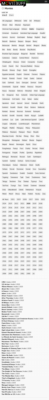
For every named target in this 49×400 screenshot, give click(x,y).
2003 (4, 216)
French (19, 78)
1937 (22, 253)
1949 (34, 245)
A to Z (4, 15)
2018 (40, 203)
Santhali (12, 161)
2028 (25, 199)
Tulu (19, 185)
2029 (19, 199)
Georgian (25, 82)
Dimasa (12, 70)
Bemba (14, 45)
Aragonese (40, 29)
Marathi (35, 132)
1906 (34, 269)
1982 (4, 228)
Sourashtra (42, 169)
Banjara (20, 41)
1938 (16, 253)
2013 (28, 208)
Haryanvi (38, 87)
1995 (10, 220)
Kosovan (20, 111)
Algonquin (26, 25)
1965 (22, 236)
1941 (40, 249)
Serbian (20, 161)
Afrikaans (37, 21)
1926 (4, 261)
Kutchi (27, 115)
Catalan (14, 58)
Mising (26, 136)
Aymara (5, 37)
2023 (10, 203)
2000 (22, 216)
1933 (4, 257)
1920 (40, 261)
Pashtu (28, 148)
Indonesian (6, 99)
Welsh (4, 194)
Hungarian (10, 95)
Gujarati (15, 87)
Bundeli (32, 54)
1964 (28, 236)
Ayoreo (12, 37)
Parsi (21, 148)
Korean (12, 111)
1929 (28, 257)
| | (9, 282)
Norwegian (20, 144)
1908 (22, 269)
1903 (10, 274)
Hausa (4, 91)
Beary (35, 41)
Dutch (25, 70)
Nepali (4, 144)
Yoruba (37, 194)
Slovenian (20, 169)
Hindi (35, 91)
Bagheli (37, 37)
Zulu (43, 194)
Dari (17, 66)
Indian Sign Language (37, 95)
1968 (4, 236)
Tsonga (13, 185)
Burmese (40, 54)
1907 (28, 269)
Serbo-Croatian (30, 161)
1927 (40, 257)
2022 (16, 203)
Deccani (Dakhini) (26, 66)
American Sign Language (10, 29)
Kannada (34, 103)
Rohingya (5, 157)
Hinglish (42, 91)
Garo (18, 82)
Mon (37, 136)
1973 (16, 232)
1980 (16, 228)
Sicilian (15, 165)
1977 (34, 228)
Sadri (29, 157)
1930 (22, 257)
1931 (16, 257)
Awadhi (42, 33)
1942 (34, 249)
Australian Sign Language (29, 33)
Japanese (5, 103)
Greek (40, 82)
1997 (40, 216)
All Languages (7, 21)
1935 (34, 253)
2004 (40, 212)
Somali (28, 169)
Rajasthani (38, 153)
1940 (4, 253)
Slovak (12, 169)
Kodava (33, 107)
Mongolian (6, 140)
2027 (31, 199)
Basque (28, 41)
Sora (34, 169)
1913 (40, 265)
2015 (16, 208)
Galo (4, 82)
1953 (10, 245)
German (33, 82)
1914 (34, 265)
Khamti (20, 107)
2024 (4, 203)
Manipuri (22, 132)
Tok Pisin (5, 185)
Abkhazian (17, 21)
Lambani (5, 120)
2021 (22, 203)
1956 (34, 241)
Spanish (5, 173)
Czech (4, 66)
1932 (10, 257)
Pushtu (22, 153)
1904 (4, 274)
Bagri (44, 37)
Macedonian (36, 124)
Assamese (14, 33)
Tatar (44, 177)
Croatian (40, 62)
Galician (39, 78)
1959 (16, 241)
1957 (28, 241)
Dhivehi (4, 70)
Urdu (4, 190)
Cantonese (6, 58)
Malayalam (36, 128)
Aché (25, 21)
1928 (34, 257)
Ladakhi (40, 115)
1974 (10, 232)
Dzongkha (32, 70)
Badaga (29, 37)
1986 (22, 224)
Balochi (4, 41)
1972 (22, 232)
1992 (28, 220)
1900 (28, 274)
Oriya (34, 144)
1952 (16, 245)
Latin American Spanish (29, 120)
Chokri (23, 62)
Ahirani (4, 25)
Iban (17, 95)
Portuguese (6, 153)
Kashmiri (5, 107)
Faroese (34, 74)
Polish (42, 148)
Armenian (5, 33)
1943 (28, 249)
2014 (22, 208)
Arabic (31, 29)
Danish (11, 66)
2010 (4, 212)
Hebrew (20, 91)
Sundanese (14, 173)
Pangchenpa (6, 148)
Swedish (30, 173)
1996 (4, 220)
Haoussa (30, 87)
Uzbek (21, 190)
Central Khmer (24, 58)
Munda (31, 140)
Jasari (13, 103)
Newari (11, 144)
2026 (37, 199)
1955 (40, 241)
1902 (16, 274)
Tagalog (5, 177)
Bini (3, 50)
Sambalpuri (37, 157)
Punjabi (15, 153)
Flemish (12, 78)
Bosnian (22, 50)
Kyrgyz (33, 115)
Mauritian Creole (8, 136)
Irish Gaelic (16, 99)
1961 (4, 241)
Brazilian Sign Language (10, 54)
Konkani (5, 111)
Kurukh (12, 115)
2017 (4, 208)
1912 (4, 269)
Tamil (27, 177)
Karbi (41, 103)
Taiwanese (14, 177)
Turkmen (34, 185)
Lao (11, 120)
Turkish (25, 185)
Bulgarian (24, 54)
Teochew (12, 181)
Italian (30, 99)
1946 (10, 249)
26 (33, 274)
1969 (40, 232)
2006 (28, 212)
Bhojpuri (36, 45)
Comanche (31, 62)
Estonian (27, 74)
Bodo (9, 50)
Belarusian (5, 45)
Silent (31, 165)
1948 (40, 245)
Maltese (5, 132)
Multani (24, 140)
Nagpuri (39, 140)
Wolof (11, 194)
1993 (22, 220)
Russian (22, 157)
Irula (23, 99)
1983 (40, 224)
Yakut (24, 194)
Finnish (4, 78)
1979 (22, 228)
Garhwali (11, 82)
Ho (3, 95)
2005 (34, 212)
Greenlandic (6, 87)
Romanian (14, 157)
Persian (34, 148)
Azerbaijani (21, 37)
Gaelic (32, 78)
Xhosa (17, 194)
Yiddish (30, 194)
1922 (28, 261)
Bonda (15, 50)
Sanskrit (5, 161)
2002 (10, 216)
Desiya (37, 66)
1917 (16, 265)
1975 (4, 232)
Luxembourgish (24, 124)
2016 (10, 208)
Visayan (38, 190)
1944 (22, 249)
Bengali (21, 45)
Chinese (16, 62)
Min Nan (19, 136)
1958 (22, 241)
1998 (34, 216)
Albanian (18, 25)
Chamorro (35, 58)
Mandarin (13, 132)
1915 (28, 265)
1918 (10, 265)
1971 (28, 232)
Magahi (4, 128)
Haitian (23, 87)
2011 (40, 208)
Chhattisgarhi (6, 62)
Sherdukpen (6, 165)
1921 (34, 261)
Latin (17, 120)
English (19, 74)
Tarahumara (36, 177)
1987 (16, 224)
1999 (28, 216)
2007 (22, 212)
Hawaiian (12, 91)
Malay (28, 128)
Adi (30, 21)
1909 (16, 269)
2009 (10, 212)
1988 (10, 224)
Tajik (21, 177)
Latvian (41, 120)
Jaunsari (19, 103)
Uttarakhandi (12, 190)
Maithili (12, 128)
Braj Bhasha (31, 50)
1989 (4, 224)
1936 (28, 253)
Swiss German (40, 173)
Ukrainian (42, 185)
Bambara (13, 41)
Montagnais (16, 140)
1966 (16, 236)
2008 (16, 212)
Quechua (30, 153)
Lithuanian (13, 124)
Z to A (11, 15)
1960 (10, 241)
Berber (29, 45)
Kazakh (12, 107)
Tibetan (26, 181)
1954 (4, 245)
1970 (34, 232)
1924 (16, 261)
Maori (29, 132)
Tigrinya (34, 181)
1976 (40, 228)
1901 (22, 274)
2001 (16, 216)
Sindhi (37, 165)
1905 (40, 269)
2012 (34, 208)
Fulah (26, 78)
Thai (19, 181)
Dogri (19, 70)
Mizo (32, 136)
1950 (28, 245)
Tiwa (40, 181)
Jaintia (36, 99)
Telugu (4, 181)
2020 (28, 203)
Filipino (42, 74)
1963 (34, 236)
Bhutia (44, 45)
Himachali (28, 91)
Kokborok (41, 107)
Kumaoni (28, 111)
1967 (10, 236)
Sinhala (4, 169)
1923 (22, 261)
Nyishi (28, 144)
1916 (22, 265)
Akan (11, 25)
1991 (34, 220)
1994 (16, 220)
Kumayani (36, 111)
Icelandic (24, 95)
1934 (40, 253)
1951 (22, 245)
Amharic (24, 29)
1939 (10, 253)
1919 (4, 265)
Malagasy (20, 128)
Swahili (22, 173)
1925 (10, 261)
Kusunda (19, 115)
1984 (34, 224)
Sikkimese (23, 165)
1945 (16, 249)
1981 (10, 228)
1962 (40, 236)
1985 (28, 224)
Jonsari (27, 103)
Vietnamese (30, 190)
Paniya (15, 148)
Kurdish (4, 115)
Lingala (4, 124)
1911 (10, 269)
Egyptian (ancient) (8, 74)
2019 (34, 203)
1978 (28, 228)
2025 (43, 199)
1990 (40, 220)
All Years (5, 199)
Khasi (26, 107)
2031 (12, 199)
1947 (4, 249)
